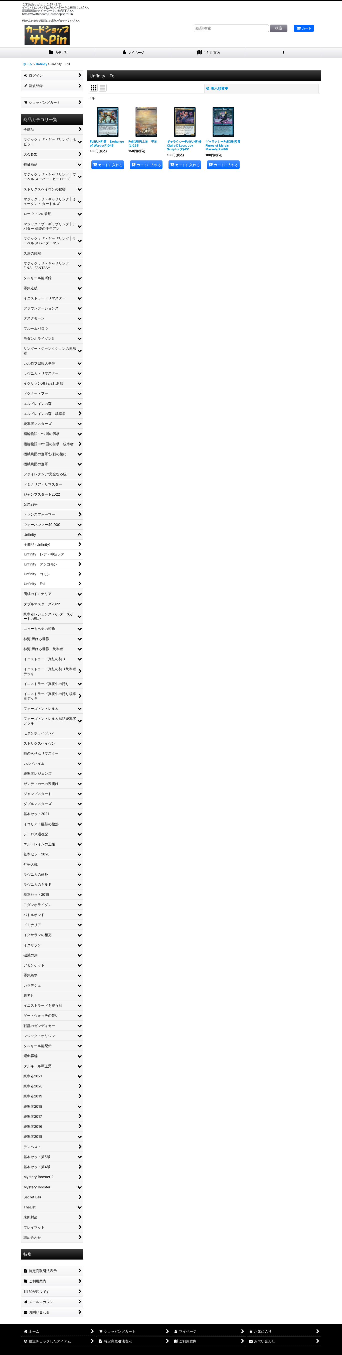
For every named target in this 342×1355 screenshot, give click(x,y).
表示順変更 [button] (219, 88)
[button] (283, 53)
